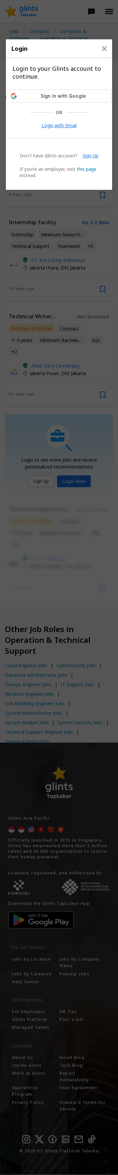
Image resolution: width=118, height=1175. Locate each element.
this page (86, 169)
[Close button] (104, 48)
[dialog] (59, 114)
